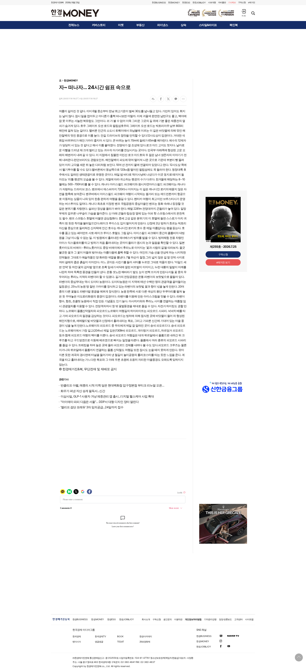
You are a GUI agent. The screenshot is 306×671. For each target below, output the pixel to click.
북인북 (233, 25)
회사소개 (146, 619)
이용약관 (178, 619)
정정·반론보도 (225, 619)
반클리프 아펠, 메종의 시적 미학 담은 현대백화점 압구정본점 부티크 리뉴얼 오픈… (112, 385)
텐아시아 (77, 641)
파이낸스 (162, 25)
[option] (211, 13)
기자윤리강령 (210, 619)
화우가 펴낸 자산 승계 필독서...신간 (83, 391)
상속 (183, 25)
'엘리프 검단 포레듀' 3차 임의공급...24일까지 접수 (92, 407)
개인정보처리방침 (193, 619)
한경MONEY (71, 80)
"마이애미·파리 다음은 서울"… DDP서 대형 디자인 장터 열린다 (100, 402)
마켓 (121, 25)
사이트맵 (249, 619)
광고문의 (167, 619)
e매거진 (251, 2)
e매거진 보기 (223, 262)
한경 (159, 2)
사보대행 (212, 2)
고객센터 (238, 619)
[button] (243, 13)
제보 (232, 2)
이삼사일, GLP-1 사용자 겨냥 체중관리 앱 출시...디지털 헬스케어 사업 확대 (107, 396)
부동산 (140, 25)
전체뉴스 (73, 25)
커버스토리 (99, 25)
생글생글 (99, 641)
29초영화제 (144, 641)
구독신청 (242, 2)
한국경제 (77, 636)
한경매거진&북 (57, 2)
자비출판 (222, 2)
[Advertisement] (153, 54)
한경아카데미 (145, 636)
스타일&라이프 (208, 25)
